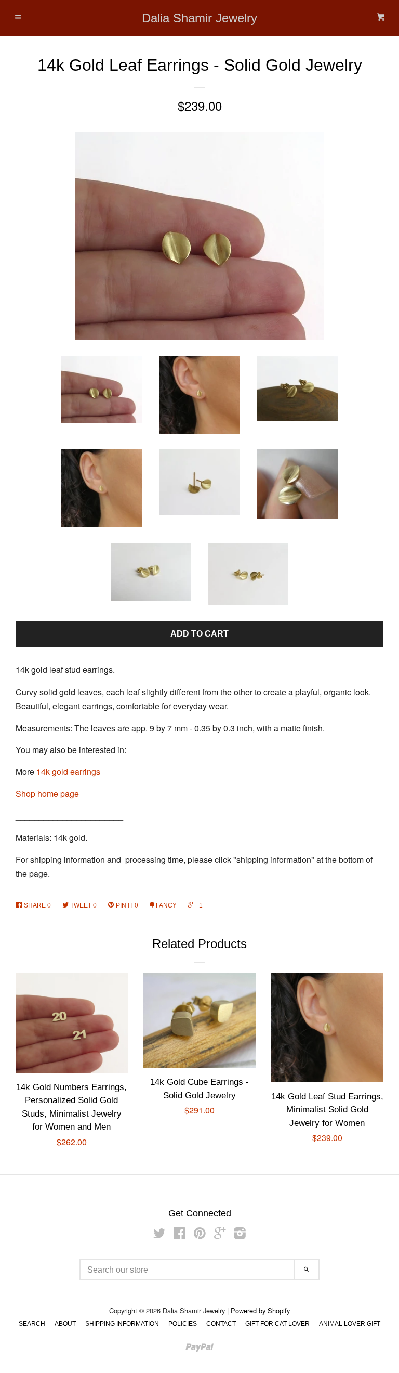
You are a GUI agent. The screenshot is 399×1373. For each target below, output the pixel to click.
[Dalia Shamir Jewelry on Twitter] (159, 1235)
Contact (221, 1323)
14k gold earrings (68, 772)
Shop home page (47, 793)
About (65, 1323)
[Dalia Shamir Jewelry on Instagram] (239, 1235)
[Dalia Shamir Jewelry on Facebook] (179, 1235)
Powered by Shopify (260, 1310)
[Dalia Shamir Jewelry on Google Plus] (220, 1235)
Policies (182, 1323)
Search (32, 1323)
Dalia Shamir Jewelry (199, 18)
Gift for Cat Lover (277, 1323)
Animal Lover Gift (349, 1323)
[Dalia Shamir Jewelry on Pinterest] (199, 1235)
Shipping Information (122, 1323)
